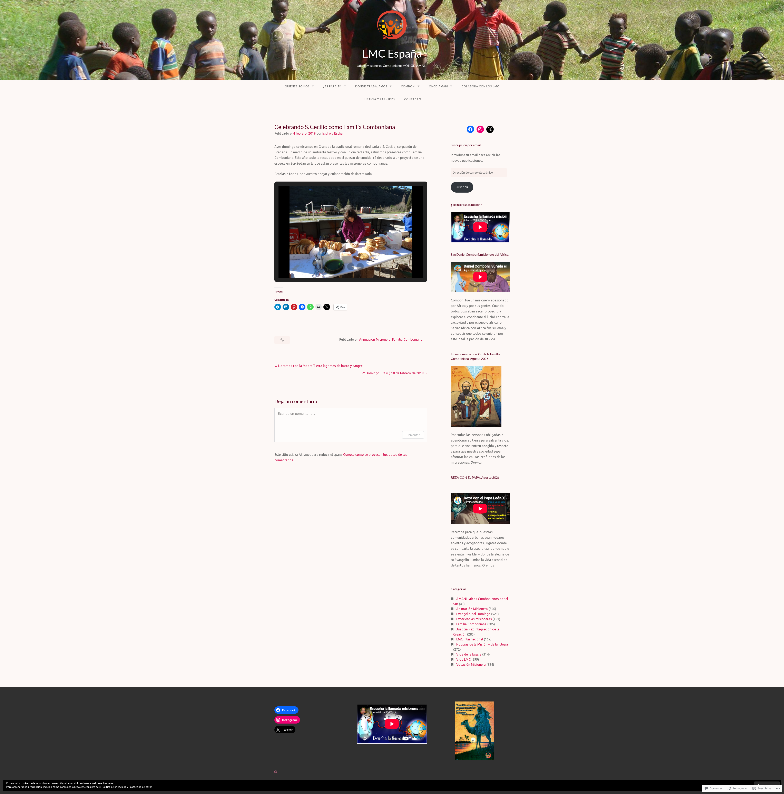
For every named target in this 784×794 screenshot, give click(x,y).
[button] (341, 266)
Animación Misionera (375, 339)
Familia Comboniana (407, 339)
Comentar (413, 435)
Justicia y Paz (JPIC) (379, 99)
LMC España (392, 53)
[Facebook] (470, 129)
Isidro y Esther (333, 133)
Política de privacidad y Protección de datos (127, 787)
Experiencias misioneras (474, 619)
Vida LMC (463, 659)
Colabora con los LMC (480, 86)
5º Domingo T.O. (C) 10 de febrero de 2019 (392, 373)
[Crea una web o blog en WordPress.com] (275, 772)
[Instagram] (480, 129)
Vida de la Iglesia (468, 654)
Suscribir (461, 187)
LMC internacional (469, 639)
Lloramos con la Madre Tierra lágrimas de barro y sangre (320, 366)
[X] (490, 129)
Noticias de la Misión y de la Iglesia (482, 644)
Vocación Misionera (471, 664)
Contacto (412, 99)
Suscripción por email (466, 145)
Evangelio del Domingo (473, 614)
